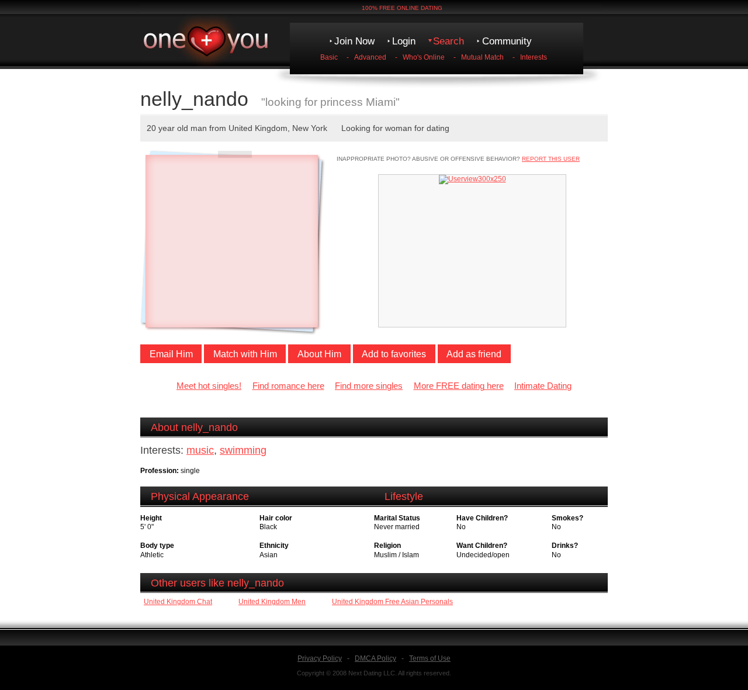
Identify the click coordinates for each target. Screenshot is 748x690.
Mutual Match (482, 57)
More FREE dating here (459, 386)
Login (403, 41)
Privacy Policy (319, 658)
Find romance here (288, 386)
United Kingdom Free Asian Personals (392, 602)
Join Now (354, 41)
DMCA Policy (375, 658)
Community (507, 41)
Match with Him (245, 354)
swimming (243, 450)
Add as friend (473, 354)
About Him (319, 354)
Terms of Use (430, 658)
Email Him (171, 354)
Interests (533, 57)
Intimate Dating (543, 386)
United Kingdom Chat (178, 602)
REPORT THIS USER (551, 159)
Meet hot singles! (208, 386)
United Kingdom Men (272, 602)
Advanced (370, 57)
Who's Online (424, 57)
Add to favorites (394, 354)
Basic (329, 57)
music (200, 450)
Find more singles (369, 386)
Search (448, 41)
